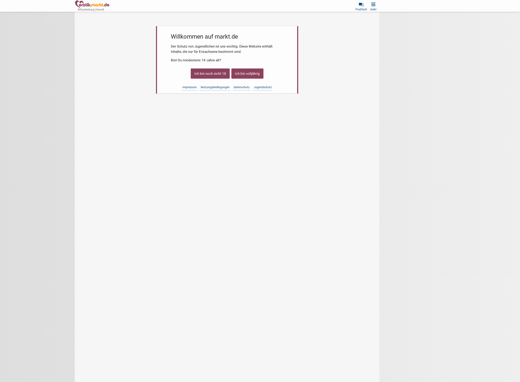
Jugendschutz (263, 87)
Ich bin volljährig (247, 74)
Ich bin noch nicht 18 (210, 74)
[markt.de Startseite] (92, 4)
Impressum (189, 87)
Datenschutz (242, 87)
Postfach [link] (361, 9)
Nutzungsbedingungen (215, 87)
